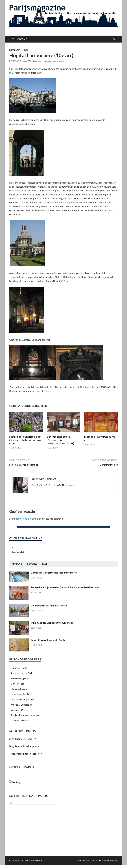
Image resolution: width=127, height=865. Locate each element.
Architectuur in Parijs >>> (23, 738)
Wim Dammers (34, 61)
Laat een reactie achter (54, 61)
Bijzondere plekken (18, 50)
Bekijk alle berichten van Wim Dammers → (53, 485)
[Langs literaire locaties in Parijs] (19, 640)
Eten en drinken (19, 688)
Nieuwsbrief (17, 552)
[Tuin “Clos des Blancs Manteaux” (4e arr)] (19, 622)
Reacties (32, 564)
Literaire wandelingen (22, 699)
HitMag (113, 860)
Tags (44, 564)
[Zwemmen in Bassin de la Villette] (19, 605)
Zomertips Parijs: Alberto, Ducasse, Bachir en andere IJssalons (65, 587)
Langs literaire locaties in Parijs (48, 639)
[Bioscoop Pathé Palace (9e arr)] (101, 423)
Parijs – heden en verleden (25, 715)
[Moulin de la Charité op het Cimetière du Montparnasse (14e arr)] (26, 423)
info (13, 546)
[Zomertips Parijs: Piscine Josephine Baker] (19, 572)
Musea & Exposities (21, 704)
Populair (17, 564)
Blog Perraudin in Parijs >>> (24, 746)
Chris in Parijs (18, 683)
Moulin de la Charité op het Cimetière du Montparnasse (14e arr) (25, 440)
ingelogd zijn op (26, 518)
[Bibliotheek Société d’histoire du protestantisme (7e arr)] (63, 423)
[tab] (17, 564)
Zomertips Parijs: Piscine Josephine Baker (54, 572)
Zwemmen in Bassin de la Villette (49, 605)
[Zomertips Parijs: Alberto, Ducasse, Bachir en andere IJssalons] (18, 587)
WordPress (101, 860)
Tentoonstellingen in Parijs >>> (25, 753)
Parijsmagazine (34, 860)
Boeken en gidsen (20, 678)
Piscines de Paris (19, 720)
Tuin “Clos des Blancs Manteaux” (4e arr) (53, 622)
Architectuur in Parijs (22, 673)
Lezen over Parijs (20, 694)
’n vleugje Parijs (19, 709)
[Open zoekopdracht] (114, 39)
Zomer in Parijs (19, 667)
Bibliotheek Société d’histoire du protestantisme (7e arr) (60, 440)
